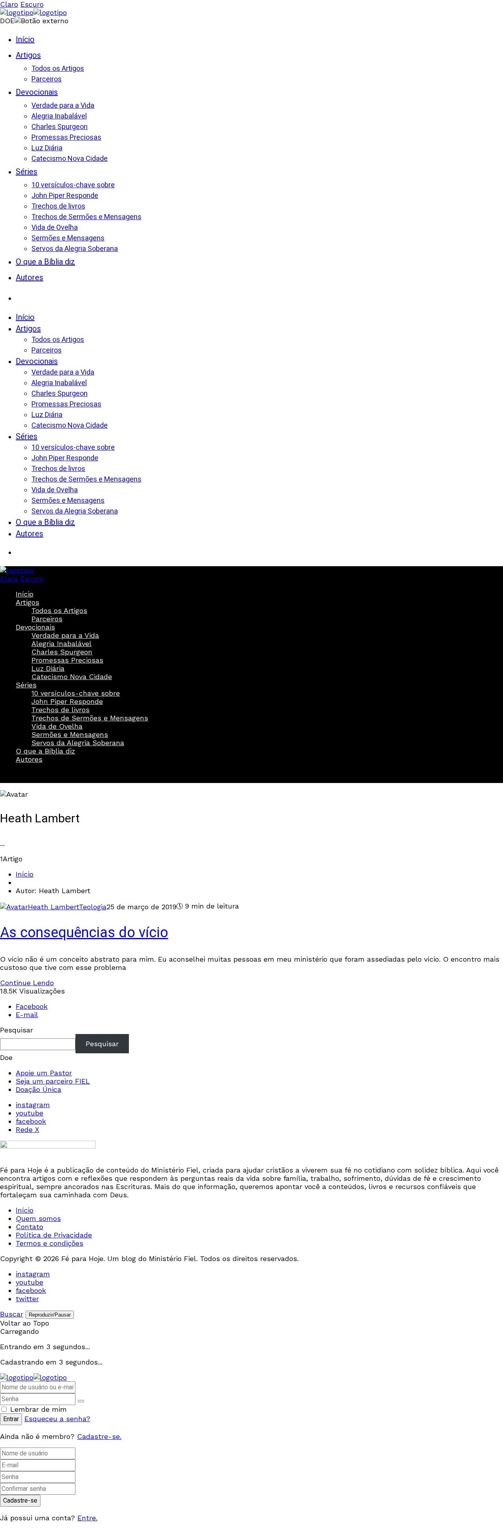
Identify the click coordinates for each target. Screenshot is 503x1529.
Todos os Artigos (59, 610)
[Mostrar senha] (81, 1401)
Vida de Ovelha (57, 726)
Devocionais (35, 627)
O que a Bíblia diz (45, 751)
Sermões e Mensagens (69, 734)
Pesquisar (16, 1030)
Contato (29, 1226)
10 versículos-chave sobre (75, 693)
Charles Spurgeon (61, 652)
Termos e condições (49, 1243)
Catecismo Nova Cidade (71, 676)
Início (24, 594)
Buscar (24, 773)
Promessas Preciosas (67, 660)
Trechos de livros (60, 709)
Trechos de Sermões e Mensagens (89, 718)
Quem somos (38, 1218)
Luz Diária (47, 668)
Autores (29, 759)
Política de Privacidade (54, 1235)
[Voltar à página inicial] (33, 1377)
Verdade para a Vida (65, 635)
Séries (26, 685)
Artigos (27, 602)
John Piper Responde (67, 701)
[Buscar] (24, 295)
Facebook (32, 1006)
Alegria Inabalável (61, 643)
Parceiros (46, 619)
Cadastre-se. (99, 1436)
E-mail (27, 1014)
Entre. (87, 1518)
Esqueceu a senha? (57, 1419)
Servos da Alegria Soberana (77, 743)
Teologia (92, 907)
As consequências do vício (84, 932)
